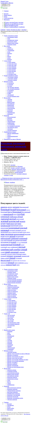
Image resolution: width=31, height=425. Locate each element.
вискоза (9, 59)
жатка (9, 58)
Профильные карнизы (13, 393)
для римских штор (12, 127)
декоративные (11, 121)
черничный (4, 262)
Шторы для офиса (12, 362)
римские (9, 100)
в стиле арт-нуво (12, 63)
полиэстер (10, 49)
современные (11, 112)
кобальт (21, 225)
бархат (9, 56)
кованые (9, 118)
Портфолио (10, 405)
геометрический (20, 171)
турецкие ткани (11, 44)
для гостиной (11, 315)
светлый (21, 247)
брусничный (26, 212)
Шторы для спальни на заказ (15, 356)
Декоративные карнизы (14, 390)
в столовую (10, 90)
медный (19, 232)
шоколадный (11, 265)
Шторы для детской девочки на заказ (17, 359)
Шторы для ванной (12, 365)
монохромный (19, 234)
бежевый (5, 209)
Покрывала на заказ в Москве (12, 139)
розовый (17, 244)
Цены (5, 16)
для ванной (10, 95)
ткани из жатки (11, 296)
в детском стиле (11, 74)
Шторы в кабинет (12, 364)
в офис (9, 93)
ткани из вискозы (12, 297)
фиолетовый (5, 260)
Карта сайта (10, 408)
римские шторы (11, 370)
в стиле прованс (11, 68)
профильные (10, 123)
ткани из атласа (11, 290)
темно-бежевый (17, 254)
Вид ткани (7, 46)
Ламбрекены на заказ (10, 132)
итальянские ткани (12, 40)
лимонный (23, 230)
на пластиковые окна (13, 96)
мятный (12, 236)
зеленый (22, 168)
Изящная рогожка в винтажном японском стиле (15, 178)
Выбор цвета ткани (9, 330)
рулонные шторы (12, 371)
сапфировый (14, 247)
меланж (24, 232)
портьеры (10, 114)
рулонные (10, 109)
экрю (18, 265)
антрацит (16, 207)
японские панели (12, 377)
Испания (20, 166)
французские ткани (12, 43)
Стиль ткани (7, 61)
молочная (9, 234)
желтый (17, 168)
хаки (18, 260)
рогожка (24, 29)
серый (24, 249)
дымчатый (5, 219)
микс (3, 234)
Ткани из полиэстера (13, 287)
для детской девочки (13, 87)
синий (7, 252)
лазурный (12, 230)
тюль (8, 38)
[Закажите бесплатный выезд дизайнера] (9, 182)
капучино (17, 223)
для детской (10, 319)
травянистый (25, 256)
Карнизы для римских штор (15, 398)
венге (15, 214)
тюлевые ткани (11, 272)
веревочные (10, 105)
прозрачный (10, 336)
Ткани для (7, 313)
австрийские (10, 103)
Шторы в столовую (12, 355)
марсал (10, 232)
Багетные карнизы (12, 392)
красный (23, 228)
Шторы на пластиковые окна (15, 367)
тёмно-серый (5, 258)
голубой (21, 214)
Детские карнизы (12, 399)
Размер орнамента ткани (11, 75)
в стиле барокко (11, 66)
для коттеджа (11, 325)
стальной (3, 254)
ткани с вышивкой (12, 288)
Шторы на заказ (8, 81)
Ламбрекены (10, 384)
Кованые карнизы (12, 389)
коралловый (5, 228)
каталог (9, 327)
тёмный (12, 258)
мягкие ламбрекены (12, 133)
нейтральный (5, 238)
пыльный (24, 242)
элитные (9, 99)
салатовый (4, 247)
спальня (6, 175)
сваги (8, 137)
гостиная (18, 174)
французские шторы (13, 374)
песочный (23, 240)
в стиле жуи (10, 72)
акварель (4, 207)
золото (22, 221)
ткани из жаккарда (12, 291)
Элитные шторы (12, 352)
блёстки (28, 210)
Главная (6, 11)
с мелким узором (12, 80)
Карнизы (6, 115)
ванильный (8, 214)
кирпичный (14, 225)
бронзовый (17, 212)
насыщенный (19, 236)
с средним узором (12, 78)
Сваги (9, 383)
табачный (9, 254)
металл (28, 232)
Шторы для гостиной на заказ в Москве (18, 353)
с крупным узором (12, 77)
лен (8, 55)
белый (13, 168)
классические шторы (13, 373)
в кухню (9, 86)
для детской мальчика (13, 89)
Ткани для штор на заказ (13, 29)
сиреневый (14, 252)
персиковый (16, 240)
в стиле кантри (11, 69)
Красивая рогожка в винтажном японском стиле (13, 146)
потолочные (10, 106)
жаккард (9, 53)
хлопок (9, 47)
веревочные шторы (12, 379)
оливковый (15, 238)
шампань (21, 263)
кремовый (5, 230)
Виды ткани (7, 284)
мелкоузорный (19, 172)
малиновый (4, 232)
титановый (17, 256)
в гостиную (10, 83)
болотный (4, 212)
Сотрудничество (8, 18)
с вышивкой (10, 50)
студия (11, 175)
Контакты (7, 19)
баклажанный (24, 207)
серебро (17, 249)
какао (12, 223)
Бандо (9, 381)
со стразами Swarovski (13, 126)
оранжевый (23, 238)
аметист (10, 207)
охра (2, 240)
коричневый (14, 228)
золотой (9, 337)
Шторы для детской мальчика (15, 361)
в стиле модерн (11, 71)
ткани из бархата (12, 294)
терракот (9, 256)
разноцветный (7, 244)
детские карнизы (12, 130)
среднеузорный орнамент (14, 281)
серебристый (7, 249)
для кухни (10, 318)
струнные (10, 129)
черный (10, 262)
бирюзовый (21, 209)
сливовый (22, 252)
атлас (8, 52)
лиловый (18, 230)
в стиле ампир (11, 62)
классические (11, 108)
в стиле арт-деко (11, 65)
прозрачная (4, 242)
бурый (2, 214)
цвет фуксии (23, 260)
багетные (9, 120)
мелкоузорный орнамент (14, 282)
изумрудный (5, 224)
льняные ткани (11, 293)
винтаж (14, 169)
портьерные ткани (12, 37)
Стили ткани (7, 299)
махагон (14, 232)
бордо (10, 212)
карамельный (5, 226)
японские (10, 111)
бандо (9, 135)
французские (11, 102)
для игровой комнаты (13, 324)
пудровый (12, 242)
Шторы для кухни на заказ (14, 358)
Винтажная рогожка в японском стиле (12, 179)
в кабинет (10, 92)
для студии (10, 321)
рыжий (22, 244)
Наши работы (8, 15)
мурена (7, 236)
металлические (11, 117)
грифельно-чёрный (16, 217)
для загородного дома (13, 322)
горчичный (5, 217)
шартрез (26, 262)
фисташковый (14, 260)
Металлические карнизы (14, 387)
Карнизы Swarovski (12, 396)
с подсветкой (11, 124)
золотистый (14, 221)
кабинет (24, 174)
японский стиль (21, 169)
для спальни (10, 316)
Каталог (6, 13)
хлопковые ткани (12, 285)
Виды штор (7, 98)
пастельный (8, 240)
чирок (16, 262)
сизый (2, 252)
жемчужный (20, 219)
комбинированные (12, 136)
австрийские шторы (13, 376)
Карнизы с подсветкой (13, 395)
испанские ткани (12, 41)
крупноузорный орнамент (14, 279)
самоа (8, 247)
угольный (19, 258)
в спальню (10, 84)
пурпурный (18, 242)
